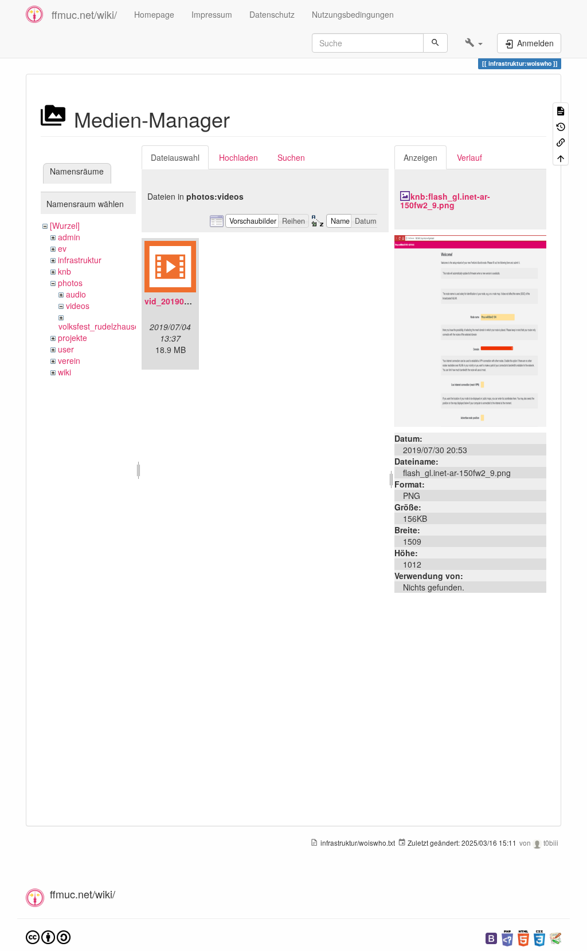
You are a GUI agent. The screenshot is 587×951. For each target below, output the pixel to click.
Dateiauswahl (175, 157)
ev (62, 248)
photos (70, 282)
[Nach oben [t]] (560, 157)
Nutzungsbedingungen (353, 14)
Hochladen (238, 157)
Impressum (211, 14)
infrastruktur (79, 260)
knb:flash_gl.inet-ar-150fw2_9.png (445, 201)
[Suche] (435, 43)
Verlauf (469, 157)
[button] (473, 43)
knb (64, 271)
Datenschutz (272, 14)
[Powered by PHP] (507, 937)
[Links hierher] (560, 141)
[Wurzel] (65, 225)
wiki (64, 372)
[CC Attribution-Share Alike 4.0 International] (48, 936)
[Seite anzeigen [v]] (560, 110)
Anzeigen (420, 157)
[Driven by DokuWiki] (555, 937)
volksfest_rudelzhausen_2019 (112, 326)
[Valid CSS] (539, 937)
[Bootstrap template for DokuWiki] (491, 937)
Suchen (291, 157)
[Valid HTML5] (523, 937)
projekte (72, 337)
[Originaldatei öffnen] (470, 329)
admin (69, 237)
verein (69, 360)
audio (76, 294)
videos (77, 305)
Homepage (154, 14)
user (66, 349)
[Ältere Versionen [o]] (560, 125)
